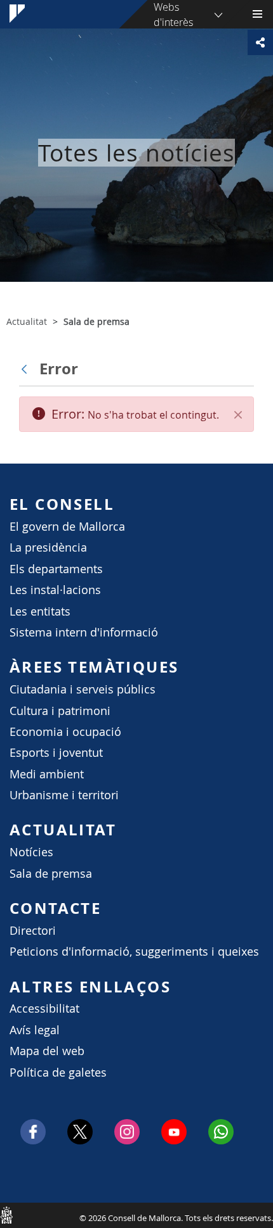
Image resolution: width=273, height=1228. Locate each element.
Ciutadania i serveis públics (83, 689)
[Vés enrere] (27, 368)
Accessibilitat (44, 1008)
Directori (33, 930)
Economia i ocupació (65, 732)
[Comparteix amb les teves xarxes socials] (260, 42)
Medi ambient (47, 774)
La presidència (48, 547)
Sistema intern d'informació (84, 632)
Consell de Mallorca (6, 1215)
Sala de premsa (51, 873)
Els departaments (56, 569)
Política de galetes (58, 1072)
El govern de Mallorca (67, 526)
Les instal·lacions (55, 590)
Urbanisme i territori (64, 795)
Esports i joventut (56, 752)
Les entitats (40, 611)
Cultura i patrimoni (60, 711)
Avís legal (35, 1030)
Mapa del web (47, 1051)
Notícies (31, 852)
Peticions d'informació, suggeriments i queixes (134, 951)
